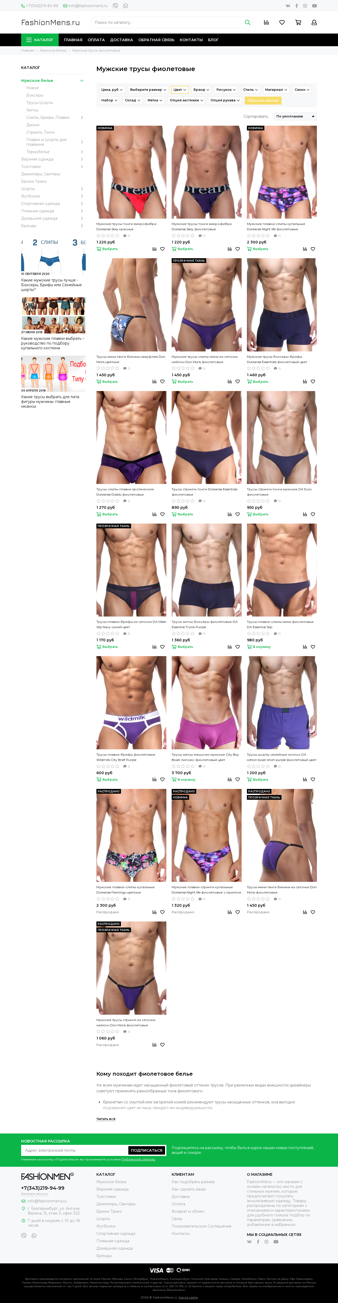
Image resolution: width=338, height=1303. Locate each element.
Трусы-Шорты (39, 102)
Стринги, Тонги (40, 132)
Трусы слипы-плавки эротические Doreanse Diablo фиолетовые (125, 491)
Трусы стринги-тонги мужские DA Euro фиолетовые (279, 491)
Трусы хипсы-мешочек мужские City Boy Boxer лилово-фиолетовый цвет (205, 757)
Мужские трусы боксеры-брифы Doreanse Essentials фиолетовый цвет (277, 359)
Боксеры (34, 95)
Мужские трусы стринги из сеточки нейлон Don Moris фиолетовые (125, 1022)
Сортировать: (256, 116)
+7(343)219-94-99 (42, 5)
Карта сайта (188, 1297)
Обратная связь (156, 39)
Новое (32, 88)
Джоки (32, 125)
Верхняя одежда (37, 159)
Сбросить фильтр (263, 100)
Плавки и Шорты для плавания (46, 142)
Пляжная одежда (37, 211)
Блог (213, 39)
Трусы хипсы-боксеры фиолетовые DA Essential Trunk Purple (205, 624)
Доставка (121, 39)
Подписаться (146, 1150)
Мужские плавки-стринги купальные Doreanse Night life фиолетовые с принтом (206, 889)
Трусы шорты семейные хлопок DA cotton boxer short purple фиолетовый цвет (281, 757)
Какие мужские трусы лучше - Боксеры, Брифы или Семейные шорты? (51, 285)
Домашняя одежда (39, 218)
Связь (177, 1218)
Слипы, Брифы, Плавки (47, 117)
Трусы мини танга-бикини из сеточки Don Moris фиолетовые (282, 889)
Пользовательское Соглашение (202, 1226)
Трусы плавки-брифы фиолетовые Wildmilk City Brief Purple (125, 757)
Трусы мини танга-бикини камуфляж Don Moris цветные (130, 359)
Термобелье (38, 151)
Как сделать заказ (189, 1189)
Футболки (30, 196)
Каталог (43, 39)
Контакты (191, 39)
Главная (73, 39)
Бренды (28, 225)
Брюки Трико (34, 181)
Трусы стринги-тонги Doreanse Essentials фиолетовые (204, 491)
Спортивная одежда (40, 203)
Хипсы (32, 110)
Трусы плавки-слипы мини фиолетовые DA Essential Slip (280, 624)
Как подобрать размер (193, 1181)
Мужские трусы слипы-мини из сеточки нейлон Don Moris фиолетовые (205, 359)
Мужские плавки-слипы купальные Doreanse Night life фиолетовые (276, 226)
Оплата (96, 39)
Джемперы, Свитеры (40, 174)
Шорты (28, 188)
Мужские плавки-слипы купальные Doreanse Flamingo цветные (125, 889)
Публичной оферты (138, 1159)
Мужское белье (37, 80)
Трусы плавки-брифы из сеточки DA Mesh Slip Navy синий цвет (131, 624)
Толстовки (31, 166)
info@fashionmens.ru (87, 5)
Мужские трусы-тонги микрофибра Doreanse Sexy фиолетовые (202, 226)
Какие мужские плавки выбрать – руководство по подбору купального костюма (52, 343)
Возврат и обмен (188, 1211)
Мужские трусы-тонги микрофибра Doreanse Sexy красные (126, 226)
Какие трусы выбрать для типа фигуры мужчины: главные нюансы (50, 401)
